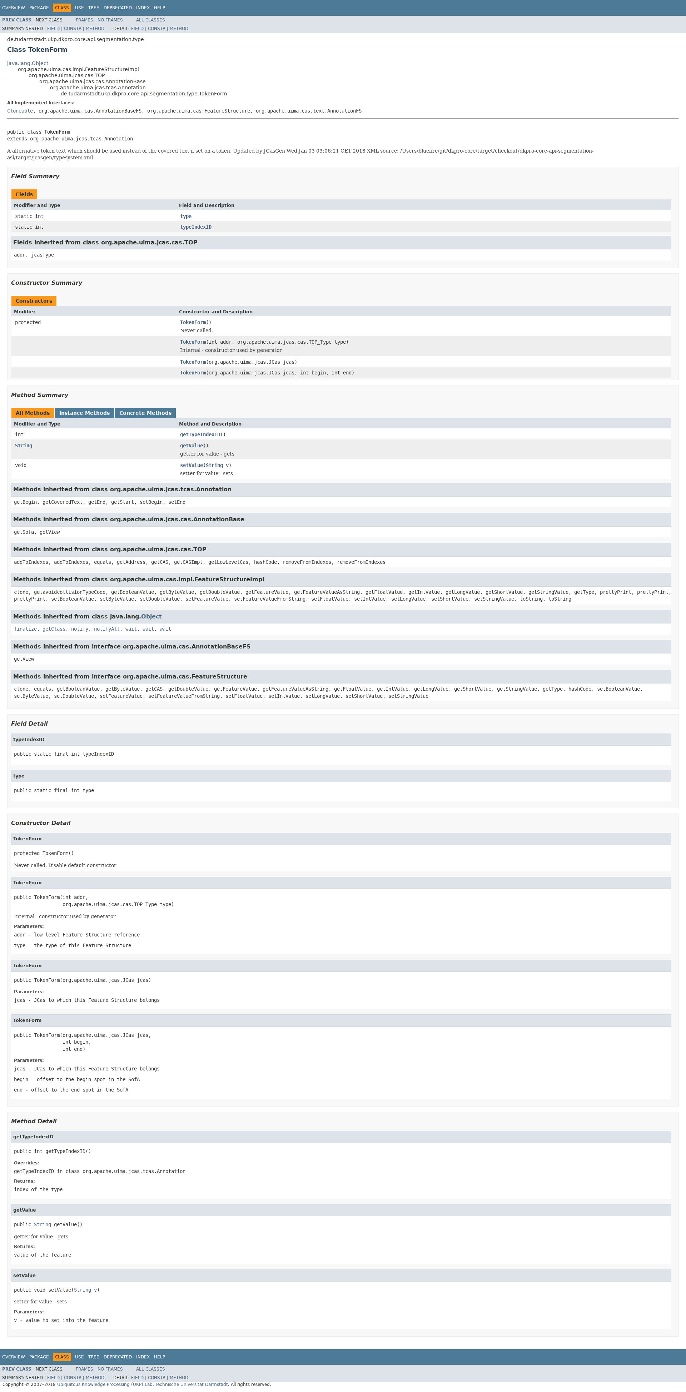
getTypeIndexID (200, 434)
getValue (191, 445)
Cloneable (20, 111)
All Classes (150, 20)
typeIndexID (196, 227)
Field (53, 28)
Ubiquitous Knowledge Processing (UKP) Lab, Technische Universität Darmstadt (142, 1384)
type (186, 216)
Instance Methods (84, 413)
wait (131, 629)
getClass (54, 629)
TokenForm (193, 322)
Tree (93, 7)
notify (79, 629)
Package (39, 7)
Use (79, 7)
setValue (191, 465)
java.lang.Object (27, 63)
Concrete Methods (145, 413)
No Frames (110, 20)
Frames (84, 20)
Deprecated (118, 7)
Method (95, 28)
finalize (25, 629)
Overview (13, 7)
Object (151, 616)
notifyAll (107, 629)
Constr (72, 28)
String (23, 445)
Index (143, 7)
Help (159, 7)
